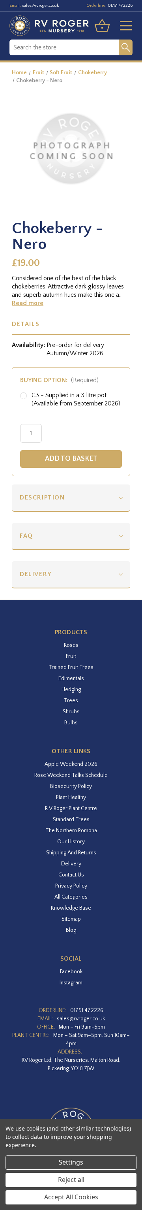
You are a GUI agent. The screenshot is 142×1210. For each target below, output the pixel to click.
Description (42, 497)
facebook (71, 972)
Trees (71, 700)
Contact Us (71, 875)
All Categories (71, 897)
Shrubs (71, 712)
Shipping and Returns (71, 853)
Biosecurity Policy (71, 786)
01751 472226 (120, 5)
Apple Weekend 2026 (71, 764)
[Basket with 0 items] (102, 25)
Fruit (71, 656)
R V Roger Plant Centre (71, 808)
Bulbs (71, 723)
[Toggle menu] (123, 26)
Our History (71, 842)
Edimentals (71, 678)
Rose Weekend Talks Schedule (71, 775)
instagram (71, 983)
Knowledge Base (71, 908)
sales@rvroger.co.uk (40, 5)
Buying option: (59, 380)
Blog (71, 930)
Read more (27, 303)
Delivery (36, 574)
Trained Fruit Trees (71, 667)
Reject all (71, 1179)
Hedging (71, 689)
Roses (71, 645)
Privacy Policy (71, 886)
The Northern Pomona (71, 830)
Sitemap (71, 919)
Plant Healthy (71, 797)
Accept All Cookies (71, 1197)
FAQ (26, 535)
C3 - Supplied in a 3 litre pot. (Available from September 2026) (76, 399)
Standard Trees (71, 819)
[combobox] (64, 47)
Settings (71, 1162)
